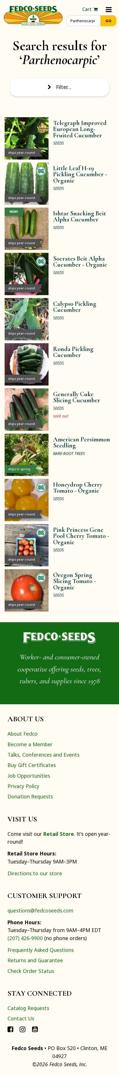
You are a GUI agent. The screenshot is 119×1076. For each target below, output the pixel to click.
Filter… (63, 87)
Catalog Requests (28, 1008)
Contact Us (21, 1018)
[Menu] (108, 9)
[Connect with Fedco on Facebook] (10, 1029)
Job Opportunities (29, 775)
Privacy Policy (23, 786)
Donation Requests (30, 796)
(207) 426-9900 (25, 938)
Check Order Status (31, 970)
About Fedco (23, 733)
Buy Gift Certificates (32, 765)
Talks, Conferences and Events (43, 754)
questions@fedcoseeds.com (40, 910)
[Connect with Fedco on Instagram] (22, 1029)
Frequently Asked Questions (41, 949)
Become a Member (30, 744)
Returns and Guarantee (35, 960)
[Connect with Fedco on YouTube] (35, 1029)
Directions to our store (35, 873)
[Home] (33, 15)
